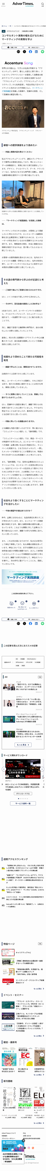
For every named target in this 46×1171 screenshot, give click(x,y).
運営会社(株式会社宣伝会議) (31, 1138)
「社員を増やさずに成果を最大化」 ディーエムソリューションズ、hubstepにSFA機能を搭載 (30, 719)
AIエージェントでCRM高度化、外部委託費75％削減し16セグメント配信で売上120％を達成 (22, 787)
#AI (17, 659)
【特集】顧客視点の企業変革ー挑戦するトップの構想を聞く (29, 962)
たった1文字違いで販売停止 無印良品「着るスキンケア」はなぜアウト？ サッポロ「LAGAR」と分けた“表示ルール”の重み (25, 889)
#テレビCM (29, 662)
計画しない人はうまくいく (24, 1109)
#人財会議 (37, 662)
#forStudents (31, 659)
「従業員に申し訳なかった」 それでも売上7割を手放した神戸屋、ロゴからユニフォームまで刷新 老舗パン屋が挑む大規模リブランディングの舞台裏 (25, 868)
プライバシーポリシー (8, 1138)
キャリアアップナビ (23, 952)
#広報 (17, 665)
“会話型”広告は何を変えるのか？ (8, 1070)
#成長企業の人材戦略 (27, 31)
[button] (18, 51)
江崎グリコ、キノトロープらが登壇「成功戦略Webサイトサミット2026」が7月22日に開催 (29, 1016)
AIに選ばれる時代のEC (23, 1070)
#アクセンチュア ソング (13, 31)
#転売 (23, 665)
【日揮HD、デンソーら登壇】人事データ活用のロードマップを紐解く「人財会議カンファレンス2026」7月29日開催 (29, 1027)
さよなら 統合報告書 (9, 1109)
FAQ (24, 1133)
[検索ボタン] (42, 4)
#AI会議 (22, 659)
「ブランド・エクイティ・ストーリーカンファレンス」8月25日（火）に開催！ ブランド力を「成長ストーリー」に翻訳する (30, 1005)
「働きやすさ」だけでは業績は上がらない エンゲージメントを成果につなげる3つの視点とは (28, 686)
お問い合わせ (27, 1136)
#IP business (19, 662)
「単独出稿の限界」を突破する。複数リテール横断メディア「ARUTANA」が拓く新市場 (29, 971)
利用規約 (4, 1136)
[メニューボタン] (3, 4)
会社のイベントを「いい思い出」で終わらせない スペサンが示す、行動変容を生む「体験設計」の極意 (29, 703)
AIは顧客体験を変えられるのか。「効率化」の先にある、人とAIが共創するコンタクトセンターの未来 (29, 733)
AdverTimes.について (9, 1133)
